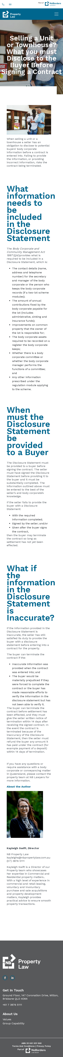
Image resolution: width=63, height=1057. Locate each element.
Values (7, 1019)
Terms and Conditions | (24, 1046)
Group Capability (13, 1023)
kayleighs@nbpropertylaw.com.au (28, 857)
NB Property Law (18, 854)
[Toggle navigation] (56, 14)
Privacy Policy (44, 1046)
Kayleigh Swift (16, 848)
